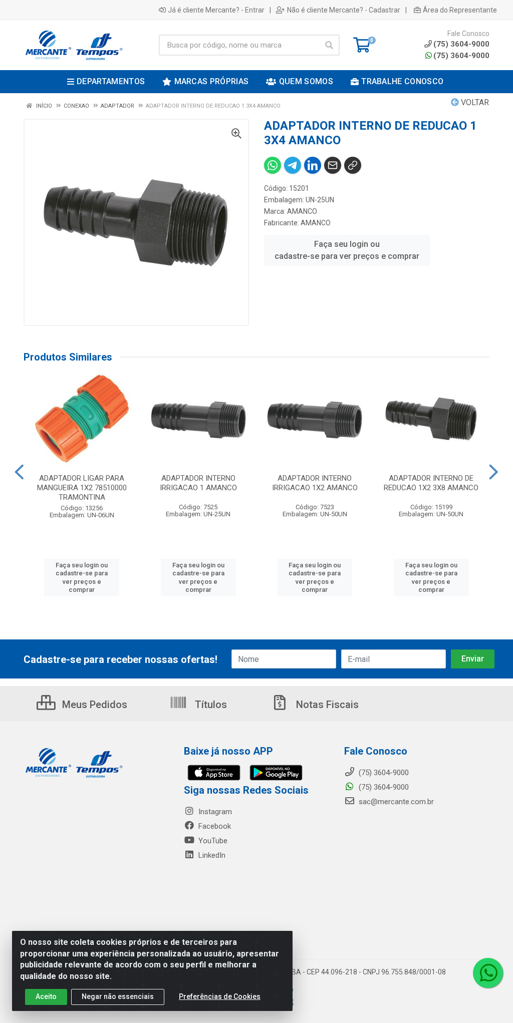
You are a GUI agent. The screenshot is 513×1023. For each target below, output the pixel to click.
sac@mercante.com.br (395, 801)
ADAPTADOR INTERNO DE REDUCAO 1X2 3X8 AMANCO (431, 483)
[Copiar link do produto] (352, 165)
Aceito (46, 996)
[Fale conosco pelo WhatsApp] (488, 973)
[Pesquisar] (329, 45)
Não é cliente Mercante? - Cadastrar (343, 10)
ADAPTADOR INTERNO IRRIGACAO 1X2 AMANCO (315, 483)
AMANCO (302, 211)
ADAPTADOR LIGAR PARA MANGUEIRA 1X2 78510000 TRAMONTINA (82, 488)
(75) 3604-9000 (461, 55)
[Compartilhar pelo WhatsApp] (272, 165)
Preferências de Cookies (220, 996)
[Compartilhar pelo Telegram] (292, 165)
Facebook (213, 826)
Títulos (209, 705)
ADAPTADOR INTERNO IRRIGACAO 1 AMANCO (198, 483)
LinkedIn (210, 855)
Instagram (214, 811)
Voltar (474, 102)
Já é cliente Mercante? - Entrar (216, 10)
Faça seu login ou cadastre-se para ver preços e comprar (347, 250)
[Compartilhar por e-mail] (332, 165)
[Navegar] (19, 472)
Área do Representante (460, 10)
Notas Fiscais (326, 705)
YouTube (211, 840)
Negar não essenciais (118, 996)
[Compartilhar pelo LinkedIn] (312, 165)
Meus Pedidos (93, 705)
